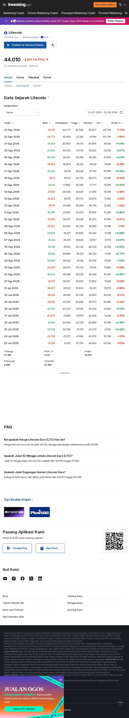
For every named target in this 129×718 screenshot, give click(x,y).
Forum (47, 77)
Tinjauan (8, 85)
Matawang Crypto (13, 13)
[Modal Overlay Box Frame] (32, 697)
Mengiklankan (75, 603)
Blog (5, 596)
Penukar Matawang (110, 13)
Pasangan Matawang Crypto (78, 13)
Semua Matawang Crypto (43, 13)
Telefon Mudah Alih (13, 603)
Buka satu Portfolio (13, 609)
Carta (20, 77)
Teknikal (33, 77)
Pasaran (37, 85)
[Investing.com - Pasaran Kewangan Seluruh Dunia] (19, 5)
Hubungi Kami (74, 609)
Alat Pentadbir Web (13, 616)
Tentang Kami (74, 596)
